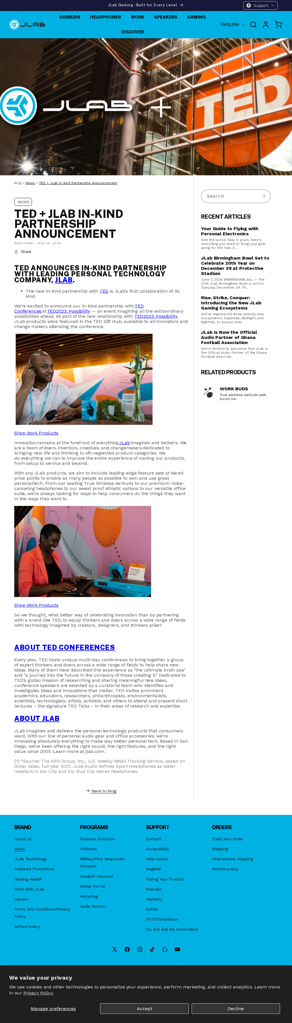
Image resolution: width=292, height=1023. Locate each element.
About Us (23, 839)
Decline (236, 1008)
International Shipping (232, 859)
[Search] (264, 196)
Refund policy (27, 926)
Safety (152, 909)
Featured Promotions (34, 869)
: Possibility (68, 311)
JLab (63, 280)
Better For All (92, 886)
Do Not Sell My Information (172, 929)
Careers (21, 899)
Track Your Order (227, 839)
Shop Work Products (36, 605)
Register (153, 869)
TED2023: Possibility (155, 316)
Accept (144, 1008)
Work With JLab (29, 889)
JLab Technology (30, 859)
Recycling (89, 896)
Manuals (153, 889)
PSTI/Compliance (162, 919)
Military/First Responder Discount (102, 862)
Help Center (157, 859)
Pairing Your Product (165, 879)
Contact (153, 839)
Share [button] (26, 251)
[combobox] (235, 196)
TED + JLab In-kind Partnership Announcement (78, 183)
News (30, 183)
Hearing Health (28, 879)
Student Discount (96, 876)
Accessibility (157, 849)
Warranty (154, 899)
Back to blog (104, 791)
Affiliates (88, 849)
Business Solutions (97, 839)
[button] (260, 5)
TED (104, 291)
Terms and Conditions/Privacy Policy (42, 913)
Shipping (220, 849)
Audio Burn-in (93, 906)
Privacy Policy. (38, 993)
